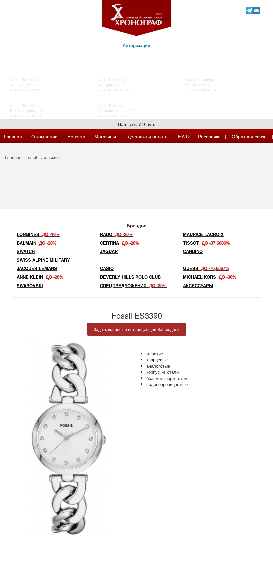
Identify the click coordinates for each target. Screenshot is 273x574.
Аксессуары (198, 285)
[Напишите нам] (256, 10)
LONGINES (38, 234)
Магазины (105, 136)
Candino (193, 251)
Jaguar (109, 251)
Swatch (26, 251)
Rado (116, 234)
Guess (206, 268)
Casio (107, 268)
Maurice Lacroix (203, 234)
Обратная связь (249, 136)
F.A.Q (184, 136)
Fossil (31, 157)
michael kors (209, 277)
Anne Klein (40, 277)
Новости (76, 136)
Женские (50, 157)
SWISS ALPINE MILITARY (43, 260)
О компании (44, 136)
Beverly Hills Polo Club (130, 277)
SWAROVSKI (30, 285)
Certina (119, 243)
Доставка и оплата (148, 136)
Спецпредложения (133, 285)
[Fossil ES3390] (68, 438)
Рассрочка (209, 136)
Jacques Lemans (37, 268)
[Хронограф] (136, 17)
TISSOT (206, 243)
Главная (13, 136)
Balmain (37, 243)
